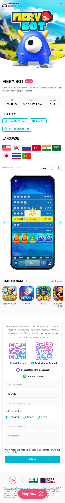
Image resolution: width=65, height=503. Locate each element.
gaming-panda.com (28, 488)
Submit (32, 459)
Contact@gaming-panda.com (35, 370)
